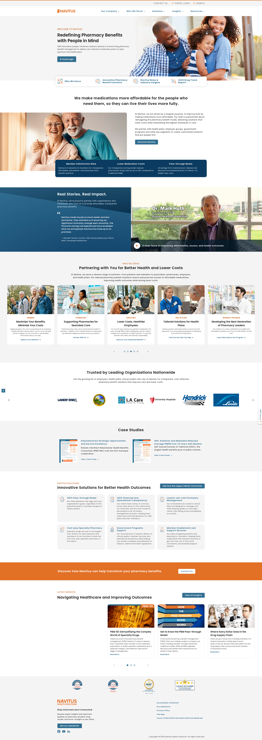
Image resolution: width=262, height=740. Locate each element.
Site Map (161, 714)
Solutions (157, 11)
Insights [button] (176, 11)
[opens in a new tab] (149, 687)
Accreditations (164, 707)
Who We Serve (134, 11)
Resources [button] (196, 11)
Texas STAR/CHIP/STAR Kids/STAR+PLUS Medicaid (180, 718)
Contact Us (160, 3)
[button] (114, 351)
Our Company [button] (109, 11)
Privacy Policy (163, 710)
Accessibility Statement (168, 703)
